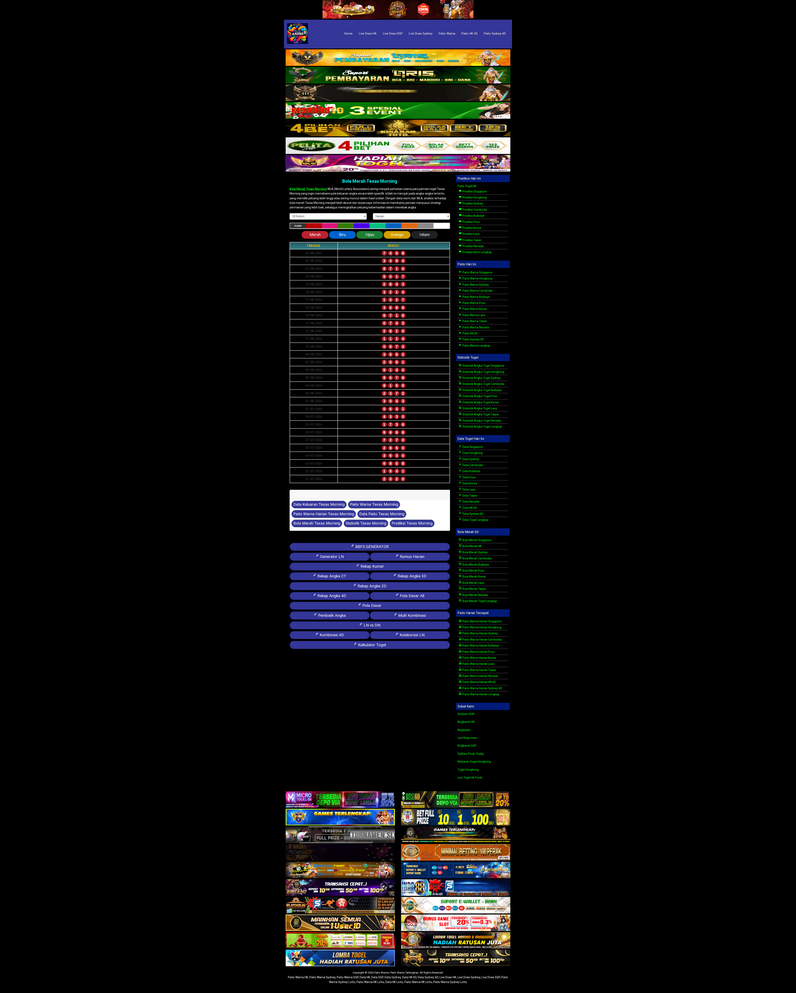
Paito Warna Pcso (473, 303)
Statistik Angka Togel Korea (480, 402)
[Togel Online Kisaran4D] (398, 110)
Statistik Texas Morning (366, 523)
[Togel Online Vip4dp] (455, 835)
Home (348, 33)
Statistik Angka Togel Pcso (479, 396)
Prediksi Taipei (471, 240)
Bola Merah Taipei (474, 588)
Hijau (369, 234)
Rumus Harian (411, 556)
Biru (342, 234)
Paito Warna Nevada (475, 327)
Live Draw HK (368, 33)
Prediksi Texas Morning (412, 523)
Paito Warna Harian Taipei (479, 670)
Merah (315, 234)
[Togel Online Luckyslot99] (455, 817)
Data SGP (377, 977)
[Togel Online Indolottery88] (455, 888)
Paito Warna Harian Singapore (482, 621)
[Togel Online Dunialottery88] (455, 852)
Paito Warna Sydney (475, 284)
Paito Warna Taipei (474, 321)
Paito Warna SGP (347, 977)
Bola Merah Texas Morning (369, 181)
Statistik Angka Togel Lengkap (482, 426)
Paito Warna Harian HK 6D (479, 682)
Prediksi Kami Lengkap (477, 252)
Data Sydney (470, 459)
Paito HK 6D (469, 33)
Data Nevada (470, 501)
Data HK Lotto (394, 982)
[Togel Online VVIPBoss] (398, 57)
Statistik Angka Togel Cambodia (483, 384)
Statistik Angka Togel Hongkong (483, 372)
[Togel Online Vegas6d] (340, 852)
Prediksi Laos (471, 234)
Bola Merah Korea (474, 576)
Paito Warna (447, 33)
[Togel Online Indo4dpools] (340, 958)
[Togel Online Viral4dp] (398, 163)
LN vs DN (371, 625)
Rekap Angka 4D (331, 595)
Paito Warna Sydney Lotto (450, 982)
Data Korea (469, 483)
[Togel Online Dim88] (398, 75)
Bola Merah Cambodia (476, 558)
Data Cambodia (472, 465)
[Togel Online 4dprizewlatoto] (340, 923)
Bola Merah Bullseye (475, 564)
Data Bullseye (471, 471)
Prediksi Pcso (471, 222)
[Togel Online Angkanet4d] (455, 905)
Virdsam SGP (466, 714)
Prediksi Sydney (472, 203)
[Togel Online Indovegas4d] (455, 958)
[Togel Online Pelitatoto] (398, 146)
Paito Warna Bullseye (476, 297)
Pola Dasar (371, 605)
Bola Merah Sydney (475, 552)
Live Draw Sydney (420, 33)
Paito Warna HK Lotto (370, 982)
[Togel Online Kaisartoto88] (340, 940)
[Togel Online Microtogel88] (340, 800)
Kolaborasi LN (412, 635)
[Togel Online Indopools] (455, 923)
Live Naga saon (467, 737)
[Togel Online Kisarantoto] (398, 128)
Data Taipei (469, 495)
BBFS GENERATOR (371, 546)
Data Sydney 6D (472, 513)
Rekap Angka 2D (371, 586)
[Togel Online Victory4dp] (340, 817)
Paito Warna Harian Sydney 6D (482, 688)
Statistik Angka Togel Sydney (481, 378)
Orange (397, 234)
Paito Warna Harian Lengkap (480, 694)
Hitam (424, 234)
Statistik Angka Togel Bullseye (482, 390)
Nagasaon (464, 730)
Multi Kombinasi (411, 615)
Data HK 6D (469, 507)
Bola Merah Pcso (473, 570)
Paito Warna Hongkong (477, 278)
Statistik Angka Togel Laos (479, 408)
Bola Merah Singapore (476, 540)
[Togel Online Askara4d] (340, 870)
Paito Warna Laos (473, 315)
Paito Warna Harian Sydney (480, 633)
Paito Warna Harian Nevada (480, 676)
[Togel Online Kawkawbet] (340, 835)
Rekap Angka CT (331, 576)
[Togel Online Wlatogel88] (340, 905)
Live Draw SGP (393, 33)
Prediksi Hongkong (474, 197)
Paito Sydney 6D (495, 33)
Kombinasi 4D (331, 635)
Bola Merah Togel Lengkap (479, 601)
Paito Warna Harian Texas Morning (323, 514)
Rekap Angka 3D (411, 576)
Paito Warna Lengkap (476, 345)
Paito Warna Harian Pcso (478, 651)
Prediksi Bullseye (473, 215)
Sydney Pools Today (470, 753)
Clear (297, 226)
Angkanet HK (465, 721)
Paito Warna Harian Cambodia (482, 639)
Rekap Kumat (371, 566)
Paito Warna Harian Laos (478, 663)
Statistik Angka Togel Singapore (483, 365)
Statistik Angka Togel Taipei (480, 414)
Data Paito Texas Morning (381, 514)
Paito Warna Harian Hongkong (481, 627)
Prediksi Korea (471, 228)
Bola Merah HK (472, 546)
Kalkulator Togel (371, 644)
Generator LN (331, 556)
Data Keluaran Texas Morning (319, 504)
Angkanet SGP (467, 745)
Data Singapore (472, 447)
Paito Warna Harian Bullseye (480, 645)
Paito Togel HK (466, 186)
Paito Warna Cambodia (477, 290)
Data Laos (469, 489)
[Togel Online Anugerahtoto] (455, 870)
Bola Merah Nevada (475, 595)
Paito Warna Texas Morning (374, 504)
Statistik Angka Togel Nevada (481, 420)
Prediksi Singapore (474, 191)
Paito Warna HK (298, 977)
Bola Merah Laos (473, 582)
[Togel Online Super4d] (398, 93)
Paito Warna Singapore (477, 272)
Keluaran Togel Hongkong (474, 761)
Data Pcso (469, 477)
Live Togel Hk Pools (469, 777)
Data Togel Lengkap (475, 519)
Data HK (365, 977)
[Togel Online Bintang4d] (340, 888)
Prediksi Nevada (472, 246)
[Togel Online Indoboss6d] (455, 800)
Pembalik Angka (331, 615)
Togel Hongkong (468, 769)
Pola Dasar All (411, 595)
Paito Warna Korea (474, 309)
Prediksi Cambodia (474, 209)
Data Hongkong (472, 453)
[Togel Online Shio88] (455, 940)
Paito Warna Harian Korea (479, 657)
